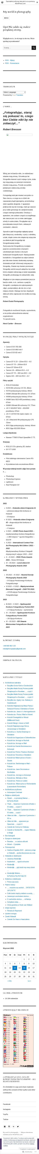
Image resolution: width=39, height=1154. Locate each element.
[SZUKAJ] (34, 48)
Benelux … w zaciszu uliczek (17, 841)
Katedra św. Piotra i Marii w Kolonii (19, 714)
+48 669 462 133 (9, 646)
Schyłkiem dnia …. (14, 902)
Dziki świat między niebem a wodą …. (21, 893)
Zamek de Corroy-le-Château (18, 827)
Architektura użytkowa (13, 789)
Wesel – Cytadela (13, 844)
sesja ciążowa (10, 908)
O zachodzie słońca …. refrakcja (19, 899)
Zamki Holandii (10, 916)
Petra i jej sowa (12, 882)
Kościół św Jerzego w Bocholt (18, 740)
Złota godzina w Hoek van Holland (19, 905)
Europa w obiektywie (12, 838)
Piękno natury (10, 885)
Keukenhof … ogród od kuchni (18, 862)
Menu (6, 18)
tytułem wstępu (11, 913)
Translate (19, 95)
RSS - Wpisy (10, 60)
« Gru (10, 981)
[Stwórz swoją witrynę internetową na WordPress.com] (19, 2)
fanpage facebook (12, 660)
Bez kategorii (10, 836)
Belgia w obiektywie (12, 795)
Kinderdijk (10, 864)
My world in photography (17, 12)
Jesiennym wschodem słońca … (18, 896)
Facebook (6, 1104)
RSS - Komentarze (12, 63)
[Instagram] (9, 1126)
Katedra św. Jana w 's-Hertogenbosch (21, 711)
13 (15, 968)
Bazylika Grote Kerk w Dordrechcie (20, 686)
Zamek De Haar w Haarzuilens (18, 919)
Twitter (5, 1119)
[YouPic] (13, 1126)
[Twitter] (18, 1126)
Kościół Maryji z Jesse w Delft (18, 723)
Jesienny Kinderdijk (14, 859)
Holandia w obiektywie (13, 856)
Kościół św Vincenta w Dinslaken (19, 755)
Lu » (29, 981)
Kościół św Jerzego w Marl (17, 743)
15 (24, 968)
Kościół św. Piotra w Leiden (17, 781)
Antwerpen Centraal (14, 792)
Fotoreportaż (10, 847)
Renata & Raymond (14, 911)
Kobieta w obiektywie (13, 879)
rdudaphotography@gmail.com (14, 649)
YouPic (5, 1114)
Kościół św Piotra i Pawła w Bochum (20, 752)
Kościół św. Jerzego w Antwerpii (19, 775)
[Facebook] (5, 1126)
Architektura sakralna (13, 683)
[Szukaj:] (17, 48)
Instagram (7, 1109)
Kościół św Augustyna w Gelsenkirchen (21, 737)
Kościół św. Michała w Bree (17, 778)
